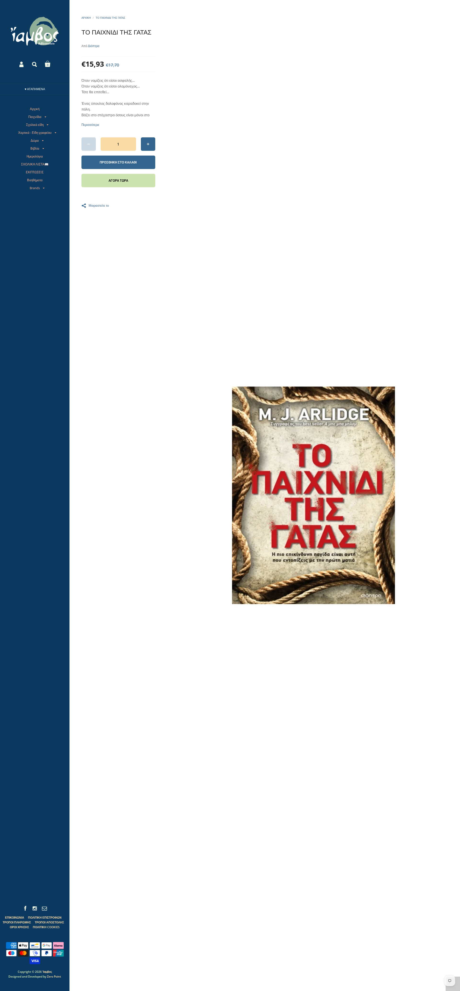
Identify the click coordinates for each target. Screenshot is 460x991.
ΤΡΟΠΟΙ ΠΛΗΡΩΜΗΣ (17, 922)
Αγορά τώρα (118, 180)
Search (34, 64)
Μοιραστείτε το (99, 205)
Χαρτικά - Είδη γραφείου (35, 132)
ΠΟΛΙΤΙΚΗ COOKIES (46, 927)
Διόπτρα (93, 46)
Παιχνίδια (34, 117)
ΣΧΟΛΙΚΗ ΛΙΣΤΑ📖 (34, 164)
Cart (47, 64)
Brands (35, 188)
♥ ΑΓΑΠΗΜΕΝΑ (35, 89)
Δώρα (35, 140)
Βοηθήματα (35, 180)
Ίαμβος (47, 972)
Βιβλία (34, 148)
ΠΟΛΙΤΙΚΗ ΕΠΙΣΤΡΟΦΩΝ (45, 917)
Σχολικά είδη (35, 124)
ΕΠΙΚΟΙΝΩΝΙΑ (14, 917)
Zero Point (54, 976)
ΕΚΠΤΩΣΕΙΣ (35, 172)
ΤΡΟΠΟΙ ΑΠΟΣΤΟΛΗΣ (49, 922)
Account (21, 64)
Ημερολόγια (35, 156)
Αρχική (35, 109)
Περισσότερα (90, 124)
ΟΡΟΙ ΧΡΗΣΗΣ (19, 927)
